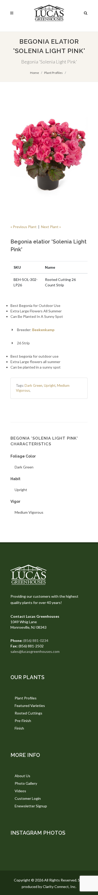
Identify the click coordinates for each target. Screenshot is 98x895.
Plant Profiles (53, 73)
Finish (19, 728)
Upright (49, 385)
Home (34, 73)
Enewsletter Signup (31, 806)
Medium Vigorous (29, 512)
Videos (20, 791)
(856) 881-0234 (35, 640)
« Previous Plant (23, 226)
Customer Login (28, 798)
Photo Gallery (26, 783)
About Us (22, 776)
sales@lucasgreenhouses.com (35, 651)
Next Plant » (51, 226)
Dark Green (33, 385)
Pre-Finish (23, 720)
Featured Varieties (30, 705)
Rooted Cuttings (28, 713)
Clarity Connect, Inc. (59, 886)
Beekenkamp (43, 329)
